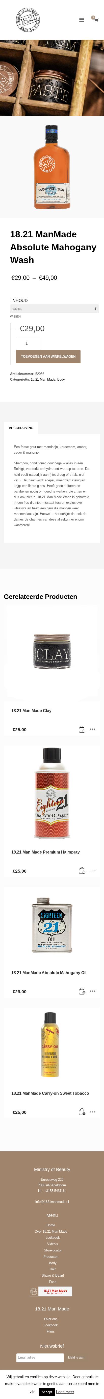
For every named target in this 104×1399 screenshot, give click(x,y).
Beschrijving (21, 428)
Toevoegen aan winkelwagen (48, 356)
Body (61, 379)
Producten (50, 1257)
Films (51, 1331)
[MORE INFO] (93, 729)
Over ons (51, 1319)
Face (52, 1282)
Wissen (15, 316)
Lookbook (53, 1237)
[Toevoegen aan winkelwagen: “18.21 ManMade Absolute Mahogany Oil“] (82, 991)
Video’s (52, 1244)
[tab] (21, 428)
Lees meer (65, 1392)
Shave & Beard (53, 1275)
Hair (53, 1269)
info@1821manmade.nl (52, 1202)
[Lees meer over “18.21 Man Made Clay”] (82, 729)
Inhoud (20, 300)
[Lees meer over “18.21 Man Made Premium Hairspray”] (82, 870)
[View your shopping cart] (96, 20)
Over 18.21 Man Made (51, 1231)
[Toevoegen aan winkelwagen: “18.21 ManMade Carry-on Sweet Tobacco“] (82, 1112)
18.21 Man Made (43, 379)
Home (50, 1225)
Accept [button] (47, 1392)
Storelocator (53, 1250)
